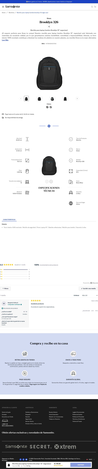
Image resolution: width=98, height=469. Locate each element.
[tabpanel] (49, 238)
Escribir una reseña (90, 288)
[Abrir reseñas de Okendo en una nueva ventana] (90, 283)
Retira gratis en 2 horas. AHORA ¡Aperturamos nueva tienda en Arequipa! (50, 1)
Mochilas (11, 12)
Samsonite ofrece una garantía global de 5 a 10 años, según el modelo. (73, 382)
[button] (15, 270)
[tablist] (49, 219)
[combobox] (89, 459)
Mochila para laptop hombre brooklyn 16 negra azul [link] (32, 12)
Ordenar (77, 295)
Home (3, 12)
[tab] (9, 219)
